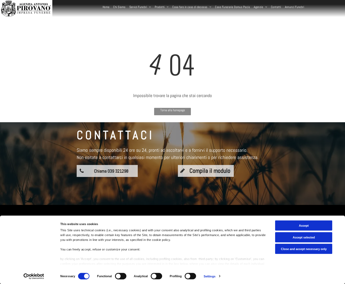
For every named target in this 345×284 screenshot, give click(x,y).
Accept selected (304, 237)
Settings (209, 276)
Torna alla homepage (172, 110)
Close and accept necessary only (304, 249)
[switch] (120, 276)
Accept (304, 225)
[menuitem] (106, 7)
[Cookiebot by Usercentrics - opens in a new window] (33, 276)
